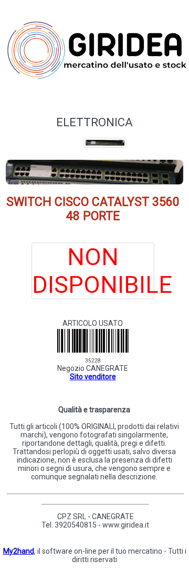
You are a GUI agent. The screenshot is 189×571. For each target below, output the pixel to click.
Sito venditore (93, 376)
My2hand (18, 551)
